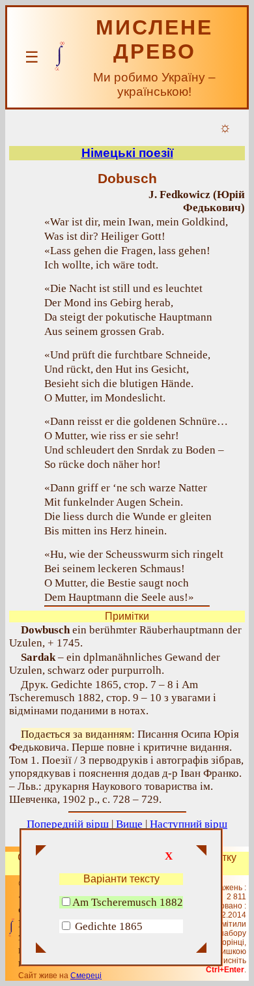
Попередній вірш (68, 824)
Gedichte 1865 (109, 926)
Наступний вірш (188, 824)
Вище (129, 824)
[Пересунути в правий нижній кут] (201, 949)
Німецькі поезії (127, 153)
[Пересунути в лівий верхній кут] (41, 851)
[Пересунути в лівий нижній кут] (41, 949)
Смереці (86, 975)
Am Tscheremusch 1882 (127, 902)
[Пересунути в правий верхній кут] (201, 851)
